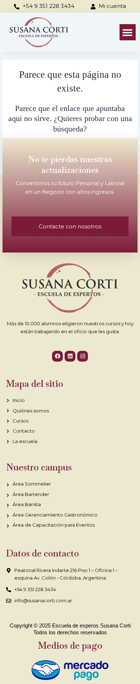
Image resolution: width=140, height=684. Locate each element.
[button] (128, 32)
